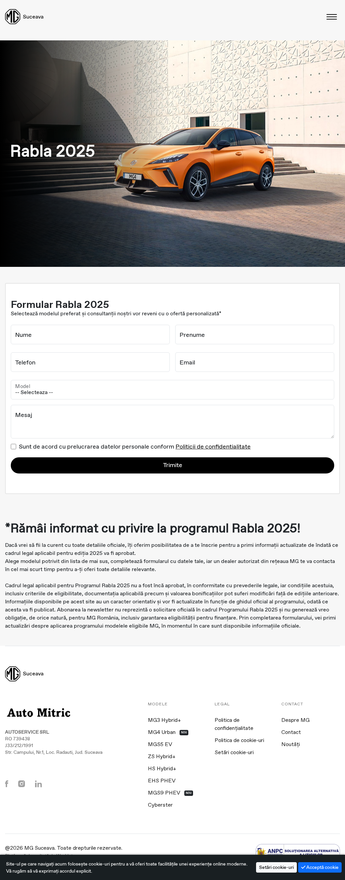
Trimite (172, 465)
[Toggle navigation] (332, 16)
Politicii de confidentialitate (213, 447)
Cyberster (160, 805)
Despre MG (295, 720)
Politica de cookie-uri (239, 740)
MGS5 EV (160, 744)
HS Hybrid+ (162, 769)
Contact (291, 732)
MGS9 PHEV (170, 793)
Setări (276, 867)
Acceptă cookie (322, 867)
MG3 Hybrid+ (164, 720)
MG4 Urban (167, 732)
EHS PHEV (162, 781)
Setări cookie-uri (234, 752)
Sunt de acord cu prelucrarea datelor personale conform (135, 446)
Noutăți (290, 744)
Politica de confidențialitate (234, 724)
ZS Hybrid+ (162, 757)
